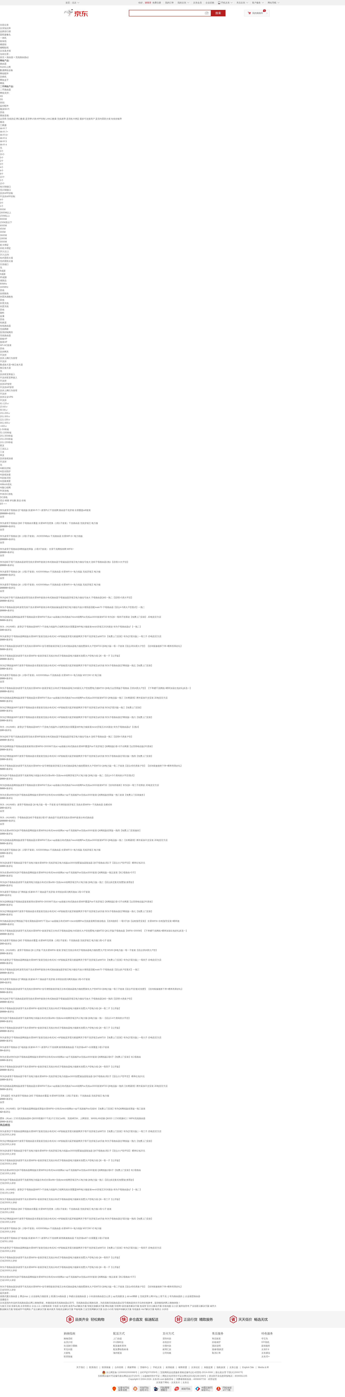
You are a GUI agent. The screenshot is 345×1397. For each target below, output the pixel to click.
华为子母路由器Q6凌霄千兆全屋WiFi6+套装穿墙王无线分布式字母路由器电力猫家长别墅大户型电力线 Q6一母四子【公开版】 (60, 1066)
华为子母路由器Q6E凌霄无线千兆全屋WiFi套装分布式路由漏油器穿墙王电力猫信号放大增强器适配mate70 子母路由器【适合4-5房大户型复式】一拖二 (72, 607)
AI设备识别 (5, 478)
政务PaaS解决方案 (77, 1306)
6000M (3, 225)
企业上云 (36, 1306)
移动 (2, 122)
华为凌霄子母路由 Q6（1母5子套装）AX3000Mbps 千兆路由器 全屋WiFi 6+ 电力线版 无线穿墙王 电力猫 (50, 850)
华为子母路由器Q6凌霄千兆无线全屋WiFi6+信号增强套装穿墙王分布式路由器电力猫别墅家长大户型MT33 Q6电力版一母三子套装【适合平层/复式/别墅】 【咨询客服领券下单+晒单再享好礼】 (91, 989)
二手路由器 (5, 89)
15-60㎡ (4, 406)
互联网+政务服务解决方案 (126, 1306)
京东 (88, 14)
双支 (2, 445)
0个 (1, 151)
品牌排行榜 (5, 31)
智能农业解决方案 (64, 1309)
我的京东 (182, 2)
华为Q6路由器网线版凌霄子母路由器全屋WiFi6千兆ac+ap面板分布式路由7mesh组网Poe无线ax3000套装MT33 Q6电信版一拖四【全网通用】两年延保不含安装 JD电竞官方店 (84, 1086)
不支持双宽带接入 (8, 377)
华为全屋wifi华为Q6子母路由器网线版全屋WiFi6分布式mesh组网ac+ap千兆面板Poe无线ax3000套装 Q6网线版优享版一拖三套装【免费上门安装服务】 (73, 795)
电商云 (158, 1309)
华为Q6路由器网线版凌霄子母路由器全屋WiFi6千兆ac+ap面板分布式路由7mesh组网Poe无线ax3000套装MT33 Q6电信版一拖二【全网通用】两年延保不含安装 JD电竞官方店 (84, 840)
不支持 (3, 355)
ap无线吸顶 (118, 1296)
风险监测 (208, 1367)
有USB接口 (5, 186)
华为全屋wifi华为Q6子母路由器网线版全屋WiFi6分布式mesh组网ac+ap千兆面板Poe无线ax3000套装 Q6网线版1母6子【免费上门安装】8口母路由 (70, 1057)
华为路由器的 (175, 1296)
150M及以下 (6, 222)
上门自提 (117, 1338)
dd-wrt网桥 (132, 1296)
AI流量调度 (5, 481)
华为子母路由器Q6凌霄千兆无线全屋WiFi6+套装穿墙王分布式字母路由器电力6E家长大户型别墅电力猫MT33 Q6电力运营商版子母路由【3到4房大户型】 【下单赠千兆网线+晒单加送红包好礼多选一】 (96, 688)
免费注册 (156, 2)
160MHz (4, 287)
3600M (3, 235)
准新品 (3, 280)
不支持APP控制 (7, 196)
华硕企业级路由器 (77, 1296)
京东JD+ (265, 1356)
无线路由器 (5, 335)
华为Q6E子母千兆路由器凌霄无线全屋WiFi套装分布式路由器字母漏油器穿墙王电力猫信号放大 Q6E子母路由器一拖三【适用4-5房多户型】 (66, 736)
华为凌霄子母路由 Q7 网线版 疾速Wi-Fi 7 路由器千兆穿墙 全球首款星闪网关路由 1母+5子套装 (45, 979)
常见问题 (68, 1349)
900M (3, 209)
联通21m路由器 (58, 1296)
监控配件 (4, 106)
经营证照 (212, 1379)
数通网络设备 (6, 70)
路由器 (10, 57)
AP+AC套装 (6, 345)
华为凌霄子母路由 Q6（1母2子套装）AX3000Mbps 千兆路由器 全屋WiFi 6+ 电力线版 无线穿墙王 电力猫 (50, 571)
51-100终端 (5, 432)
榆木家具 (51, 1309)
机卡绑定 (4, 245)
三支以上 (4, 449)
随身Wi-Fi (4, 109)
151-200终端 (6, 439)
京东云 (186, 1382)
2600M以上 (5, 212)
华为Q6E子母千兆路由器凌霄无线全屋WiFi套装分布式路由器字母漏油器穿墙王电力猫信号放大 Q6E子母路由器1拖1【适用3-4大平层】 (64, 562)
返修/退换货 (217, 1349)
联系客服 (68, 1356)
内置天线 (4, 306)
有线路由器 (5, 326)
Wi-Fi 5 (3, 141)
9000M (3, 219)
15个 (2, 183)
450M (3, 229)
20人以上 (4, 251)
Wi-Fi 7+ (4, 131)
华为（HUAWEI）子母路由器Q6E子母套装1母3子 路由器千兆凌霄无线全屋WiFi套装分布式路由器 (47, 817)
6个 (1, 170)
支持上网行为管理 (8, 358)
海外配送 (117, 1353)
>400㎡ (3, 426)
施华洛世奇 (184, 1306)
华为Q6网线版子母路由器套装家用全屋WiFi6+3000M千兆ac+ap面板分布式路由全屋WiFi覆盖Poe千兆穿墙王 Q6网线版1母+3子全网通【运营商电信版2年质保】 (77, 746)
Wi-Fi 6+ (4, 135)
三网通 (3, 125)
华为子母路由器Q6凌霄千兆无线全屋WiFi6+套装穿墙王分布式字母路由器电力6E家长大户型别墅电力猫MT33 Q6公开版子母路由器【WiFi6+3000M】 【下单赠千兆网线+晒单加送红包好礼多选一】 (94, 931)
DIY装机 (265, 1342)
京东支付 (175, 1382)
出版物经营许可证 (151, 1376)
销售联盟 (182, 1367)
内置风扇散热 (6, 296)
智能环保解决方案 (123, 1309)
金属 (2, 316)
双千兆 (163, 1296)
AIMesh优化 (6, 484)
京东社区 (195, 1367)
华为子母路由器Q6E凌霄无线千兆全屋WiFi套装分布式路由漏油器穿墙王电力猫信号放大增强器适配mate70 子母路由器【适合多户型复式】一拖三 (69, 969)
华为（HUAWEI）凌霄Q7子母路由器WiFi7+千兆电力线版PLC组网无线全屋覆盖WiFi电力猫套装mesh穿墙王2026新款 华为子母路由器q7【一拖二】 (71, 626)
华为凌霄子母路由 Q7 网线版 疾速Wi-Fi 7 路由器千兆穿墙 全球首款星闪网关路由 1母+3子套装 (45, 892)
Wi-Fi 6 (3, 138)
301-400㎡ (5, 423)
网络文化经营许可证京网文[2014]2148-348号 (184, 1376)
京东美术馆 (5, 51)
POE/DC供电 (6, 494)
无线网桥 (4, 329)
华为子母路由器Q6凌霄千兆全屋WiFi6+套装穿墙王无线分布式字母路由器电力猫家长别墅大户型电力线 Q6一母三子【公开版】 (60, 1028)
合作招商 (119, 1367)
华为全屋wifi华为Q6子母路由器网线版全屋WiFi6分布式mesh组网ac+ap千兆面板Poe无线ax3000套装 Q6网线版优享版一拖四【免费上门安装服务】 (70, 830)
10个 (2, 177)
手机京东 (225, 2)
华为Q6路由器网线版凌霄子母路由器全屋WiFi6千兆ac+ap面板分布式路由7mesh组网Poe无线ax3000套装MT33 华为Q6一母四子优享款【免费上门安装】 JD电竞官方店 (80, 617)
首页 (2, 57)
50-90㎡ (4, 410)
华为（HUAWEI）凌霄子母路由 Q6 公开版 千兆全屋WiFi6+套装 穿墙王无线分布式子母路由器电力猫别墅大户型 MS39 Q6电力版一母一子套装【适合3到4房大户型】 (79, 950)
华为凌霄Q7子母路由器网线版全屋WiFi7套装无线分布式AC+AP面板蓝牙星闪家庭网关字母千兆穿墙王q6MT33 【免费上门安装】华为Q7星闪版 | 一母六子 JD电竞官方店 (80, 1037)
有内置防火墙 (6, 258)
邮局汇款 (167, 1349)
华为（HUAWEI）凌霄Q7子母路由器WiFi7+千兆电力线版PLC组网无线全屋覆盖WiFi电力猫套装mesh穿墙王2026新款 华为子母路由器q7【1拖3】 (70, 727)
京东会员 (197, 2)
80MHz (3, 284)
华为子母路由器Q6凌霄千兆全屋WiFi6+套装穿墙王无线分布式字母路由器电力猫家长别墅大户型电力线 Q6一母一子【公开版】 (60, 656)
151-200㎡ (5, 413)
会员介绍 (68, 1342)
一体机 (3, 38)
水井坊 (165, 1309)
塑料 (2, 313)
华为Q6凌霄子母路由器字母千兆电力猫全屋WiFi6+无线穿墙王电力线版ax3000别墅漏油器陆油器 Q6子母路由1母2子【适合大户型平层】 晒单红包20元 (72, 1076)
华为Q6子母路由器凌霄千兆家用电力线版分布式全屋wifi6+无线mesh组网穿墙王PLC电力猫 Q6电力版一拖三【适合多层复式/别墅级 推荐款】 (67, 882)
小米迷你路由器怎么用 (99, 1296)
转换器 (3, 322)
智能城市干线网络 (22, 1309)
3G (1, 99)
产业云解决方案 (38, 1309)
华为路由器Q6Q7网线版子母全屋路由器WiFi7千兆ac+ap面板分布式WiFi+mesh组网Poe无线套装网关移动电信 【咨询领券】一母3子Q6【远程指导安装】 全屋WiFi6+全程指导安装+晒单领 (89, 921)
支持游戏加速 (6, 458)
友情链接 (170, 1367)
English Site (248, 1367)
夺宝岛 (264, 1338)
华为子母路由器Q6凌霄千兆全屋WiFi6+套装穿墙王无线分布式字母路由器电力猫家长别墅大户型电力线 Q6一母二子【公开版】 (60, 1008)
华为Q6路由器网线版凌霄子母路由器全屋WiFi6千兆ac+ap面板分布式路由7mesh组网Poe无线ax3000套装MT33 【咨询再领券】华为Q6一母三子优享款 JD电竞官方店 (79, 785)
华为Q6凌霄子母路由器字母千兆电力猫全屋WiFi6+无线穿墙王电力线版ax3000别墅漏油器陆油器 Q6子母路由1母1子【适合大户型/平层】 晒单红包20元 (72, 863)
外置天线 (4, 303)
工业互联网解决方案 (92, 1309)
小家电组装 (46, 1306)
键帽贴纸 (4, 47)
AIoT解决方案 (147, 1309)
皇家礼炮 (15, 1306)
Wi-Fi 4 (3, 144)
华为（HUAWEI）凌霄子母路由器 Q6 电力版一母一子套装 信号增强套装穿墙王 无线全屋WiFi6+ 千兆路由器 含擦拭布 (56, 804)
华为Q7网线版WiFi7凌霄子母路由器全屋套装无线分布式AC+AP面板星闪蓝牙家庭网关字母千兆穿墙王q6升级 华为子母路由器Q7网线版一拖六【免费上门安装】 (76, 717)
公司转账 (167, 1353)
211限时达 (118, 1342)
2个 (1, 161)
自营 (2, 516)
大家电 (67, 1353)
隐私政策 (221, 1367)
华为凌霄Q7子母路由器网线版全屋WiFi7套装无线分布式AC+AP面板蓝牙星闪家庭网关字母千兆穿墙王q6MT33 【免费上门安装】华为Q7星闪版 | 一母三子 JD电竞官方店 (80, 636)
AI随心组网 (5, 487)
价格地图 (166, 1306)
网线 (2, 83)
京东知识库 (5, 28)
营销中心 (144, 1367)
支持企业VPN (6, 397)
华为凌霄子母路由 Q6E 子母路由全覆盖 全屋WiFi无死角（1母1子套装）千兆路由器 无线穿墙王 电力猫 (49, 523)
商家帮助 (131, 1367)
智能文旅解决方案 (96, 1306)
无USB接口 (5, 190)
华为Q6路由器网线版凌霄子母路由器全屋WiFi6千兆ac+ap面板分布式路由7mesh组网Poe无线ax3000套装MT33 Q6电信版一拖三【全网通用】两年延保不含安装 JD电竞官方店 (84, 698)
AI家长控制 (5, 468)
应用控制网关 (6, 332)
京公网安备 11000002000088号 (121, 1372)
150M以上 (5, 216)
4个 (1, 167)
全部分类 (4, 25)
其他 (2, 112)
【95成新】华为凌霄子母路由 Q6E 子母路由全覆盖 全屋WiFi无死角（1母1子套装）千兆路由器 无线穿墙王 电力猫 (54, 1096)
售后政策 (216, 1338)
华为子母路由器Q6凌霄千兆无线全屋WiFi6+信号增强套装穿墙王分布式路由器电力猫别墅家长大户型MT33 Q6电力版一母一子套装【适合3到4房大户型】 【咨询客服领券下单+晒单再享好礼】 (91, 646)
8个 (1, 174)
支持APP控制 (6, 193)
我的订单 (169, 2)
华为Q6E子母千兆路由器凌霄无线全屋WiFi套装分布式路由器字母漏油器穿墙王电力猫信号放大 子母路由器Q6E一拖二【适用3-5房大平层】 (66, 597)
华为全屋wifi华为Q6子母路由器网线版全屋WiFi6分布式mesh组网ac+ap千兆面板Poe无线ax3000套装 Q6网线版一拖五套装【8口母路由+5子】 (68, 872)
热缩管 (143, 1306)
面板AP (3, 339)
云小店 (175, 1306)
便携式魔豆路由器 (8, 1296)
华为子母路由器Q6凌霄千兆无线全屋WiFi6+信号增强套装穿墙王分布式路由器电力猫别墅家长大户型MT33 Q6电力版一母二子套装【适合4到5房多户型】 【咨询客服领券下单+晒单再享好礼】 (91, 766)
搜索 (218, 13)
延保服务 (265, 1346)
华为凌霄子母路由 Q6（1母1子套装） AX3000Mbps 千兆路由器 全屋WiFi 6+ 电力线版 (41, 536)
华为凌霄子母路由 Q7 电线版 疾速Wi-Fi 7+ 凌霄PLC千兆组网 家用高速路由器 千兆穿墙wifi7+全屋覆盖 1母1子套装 (54, 1047)
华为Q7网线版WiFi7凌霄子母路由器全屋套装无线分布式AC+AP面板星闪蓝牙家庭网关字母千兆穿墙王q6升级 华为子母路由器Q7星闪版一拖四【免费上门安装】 (76, 756)
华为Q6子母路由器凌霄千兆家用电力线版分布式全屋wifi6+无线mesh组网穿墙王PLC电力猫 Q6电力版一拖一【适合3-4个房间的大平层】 (65, 1018)
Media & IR (263, 1367)
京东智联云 (25, 1306)
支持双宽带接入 (7, 374)
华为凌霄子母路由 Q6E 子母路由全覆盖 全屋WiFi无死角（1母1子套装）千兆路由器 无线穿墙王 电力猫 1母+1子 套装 (55, 940)
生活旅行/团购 (70, 1346)
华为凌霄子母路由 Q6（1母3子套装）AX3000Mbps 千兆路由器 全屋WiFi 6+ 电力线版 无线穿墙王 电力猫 (50, 584)
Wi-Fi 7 (3, 128)
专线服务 (136, 1309)
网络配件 (4, 73)
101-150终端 (6, 442)
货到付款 (167, 1338)
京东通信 (265, 1353)
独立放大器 (5, 368)
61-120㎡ (4, 403)
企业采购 (210, 2)
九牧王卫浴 (5, 1306)
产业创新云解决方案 (199, 1306)
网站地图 (109, 1306)
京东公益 (233, 1367)
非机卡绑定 (5, 248)
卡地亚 (55, 1306)
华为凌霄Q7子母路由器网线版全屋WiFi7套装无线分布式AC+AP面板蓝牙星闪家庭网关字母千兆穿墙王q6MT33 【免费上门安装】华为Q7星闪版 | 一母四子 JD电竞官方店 (80, 960)
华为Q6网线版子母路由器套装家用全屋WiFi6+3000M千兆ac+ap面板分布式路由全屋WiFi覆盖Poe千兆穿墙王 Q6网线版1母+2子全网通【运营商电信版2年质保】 (77, 901)
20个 (2, 154)
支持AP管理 (6, 384)
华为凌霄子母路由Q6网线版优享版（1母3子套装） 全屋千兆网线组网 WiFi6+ (37, 549)
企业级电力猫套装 (39, 1296)
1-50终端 (4, 429)
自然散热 (4, 293)
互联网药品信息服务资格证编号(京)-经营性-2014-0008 (186, 1372)
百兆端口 (4, 264)
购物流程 (68, 1338)
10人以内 (4, 254)
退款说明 (216, 1346)
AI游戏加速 (5, 474)
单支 (2, 455)
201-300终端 (6, 436)
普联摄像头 (5, 34)
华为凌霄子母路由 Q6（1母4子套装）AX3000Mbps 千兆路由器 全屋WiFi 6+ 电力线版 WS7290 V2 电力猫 (50, 675)
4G (1, 96)
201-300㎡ (5, 416)
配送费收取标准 (120, 1349)
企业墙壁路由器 (192, 1296)
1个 (1, 180)
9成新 (3, 274)
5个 (1, 157)
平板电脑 (78, 1309)
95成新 (3, 277)
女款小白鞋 (108, 1309)
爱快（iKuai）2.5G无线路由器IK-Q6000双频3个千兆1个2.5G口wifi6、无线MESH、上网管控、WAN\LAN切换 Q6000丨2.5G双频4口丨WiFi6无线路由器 (72, 1118)
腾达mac (24, 1296)
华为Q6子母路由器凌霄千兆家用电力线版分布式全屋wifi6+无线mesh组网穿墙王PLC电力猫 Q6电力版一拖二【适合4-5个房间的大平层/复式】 (67, 775)
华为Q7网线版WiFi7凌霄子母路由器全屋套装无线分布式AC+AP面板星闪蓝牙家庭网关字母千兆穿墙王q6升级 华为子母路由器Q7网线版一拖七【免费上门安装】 (76, 911)
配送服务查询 (119, 1346)
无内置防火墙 (6, 261)
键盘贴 (3, 44)
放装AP (3, 342)
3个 (1, 164)
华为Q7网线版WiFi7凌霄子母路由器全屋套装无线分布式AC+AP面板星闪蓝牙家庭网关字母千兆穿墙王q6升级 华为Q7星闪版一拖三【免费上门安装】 (71, 707)
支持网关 (4, 351)
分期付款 (167, 1346)
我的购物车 (257, 13)
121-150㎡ (5, 419)
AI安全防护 (5, 471)
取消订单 (216, 1353)
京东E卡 (265, 1349)
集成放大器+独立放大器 (11, 364)
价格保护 (216, 1342)
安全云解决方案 (154, 1306)
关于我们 (80, 1367)
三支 (2, 452)
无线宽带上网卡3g (149, 1296)
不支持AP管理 (7, 387)
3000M (3, 241)
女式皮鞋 (63, 1306)
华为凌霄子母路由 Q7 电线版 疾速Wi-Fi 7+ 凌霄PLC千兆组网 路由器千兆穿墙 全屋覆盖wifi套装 (45, 510)
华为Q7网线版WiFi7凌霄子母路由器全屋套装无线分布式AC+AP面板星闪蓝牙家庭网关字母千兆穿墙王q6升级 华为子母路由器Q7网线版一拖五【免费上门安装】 (76, 665)
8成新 (3, 271)
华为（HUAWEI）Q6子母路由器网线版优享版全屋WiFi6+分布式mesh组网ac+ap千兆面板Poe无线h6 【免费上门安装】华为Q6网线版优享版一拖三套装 (72, 1108)
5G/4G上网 (5, 67)
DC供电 (4, 497)
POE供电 (4, 491)
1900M (3, 238)
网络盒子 (4, 80)
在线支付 (167, 1342)
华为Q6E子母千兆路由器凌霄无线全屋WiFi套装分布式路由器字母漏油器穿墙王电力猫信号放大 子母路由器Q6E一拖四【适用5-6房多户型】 (66, 998)
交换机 (3, 76)
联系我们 (93, 1367)
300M (3, 232)
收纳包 (3, 41)
